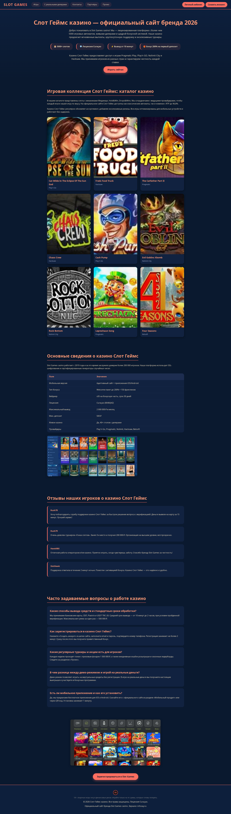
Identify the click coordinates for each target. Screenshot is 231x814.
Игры (36, 4)
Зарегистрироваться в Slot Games (115, 776)
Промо (106, 4)
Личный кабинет (193, 4)
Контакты (77, 4)
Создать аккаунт (216, 4)
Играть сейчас (115, 69)
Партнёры (92, 4)
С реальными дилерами (55, 4)
